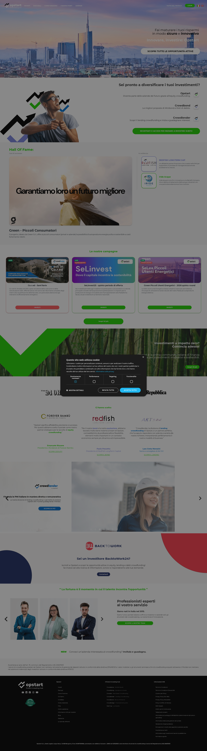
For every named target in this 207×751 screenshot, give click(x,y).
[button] (75, 390)
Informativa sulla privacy (105, 371)
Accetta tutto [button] (130, 390)
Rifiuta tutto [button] (108, 390)
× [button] (143, 357)
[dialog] (103, 375)
